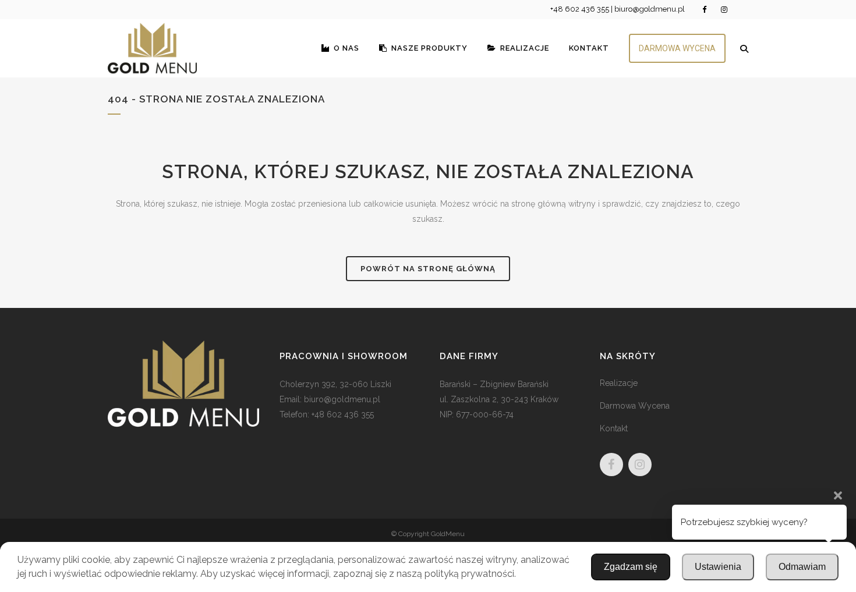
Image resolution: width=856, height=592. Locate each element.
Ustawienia (718, 567)
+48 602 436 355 (579, 9)
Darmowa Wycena (635, 405)
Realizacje (619, 383)
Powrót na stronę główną (428, 268)
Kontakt (614, 428)
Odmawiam (802, 567)
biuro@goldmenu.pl (649, 9)
